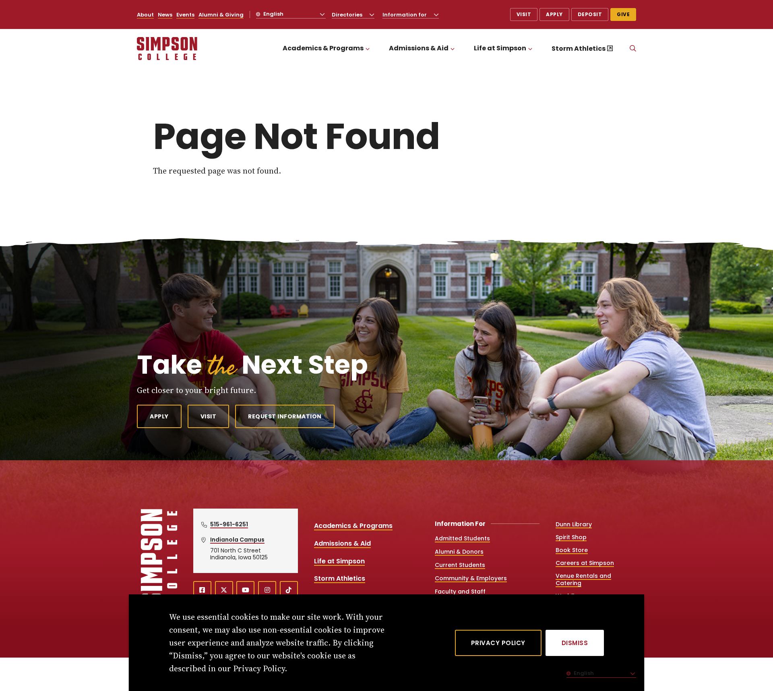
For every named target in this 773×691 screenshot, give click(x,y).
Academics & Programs (323, 48)
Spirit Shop (571, 537)
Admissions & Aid (419, 48)
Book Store (572, 550)
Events (185, 15)
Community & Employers (471, 578)
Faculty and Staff (460, 592)
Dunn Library (574, 524)
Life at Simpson (500, 48)
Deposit (590, 14)
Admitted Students (462, 538)
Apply (554, 14)
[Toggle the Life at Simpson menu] (530, 48)
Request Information (285, 416)
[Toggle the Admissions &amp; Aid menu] (453, 48)
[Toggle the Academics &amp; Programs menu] (368, 48)
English (272, 14)
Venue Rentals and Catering (583, 579)
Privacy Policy (498, 643)
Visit (524, 14)
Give (623, 14)
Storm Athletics (579, 48)
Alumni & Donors (459, 552)
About (145, 15)
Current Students (460, 565)
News (165, 15)
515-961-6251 (229, 524)
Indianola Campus (237, 540)
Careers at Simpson (585, 563)
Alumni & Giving (221, 15)
